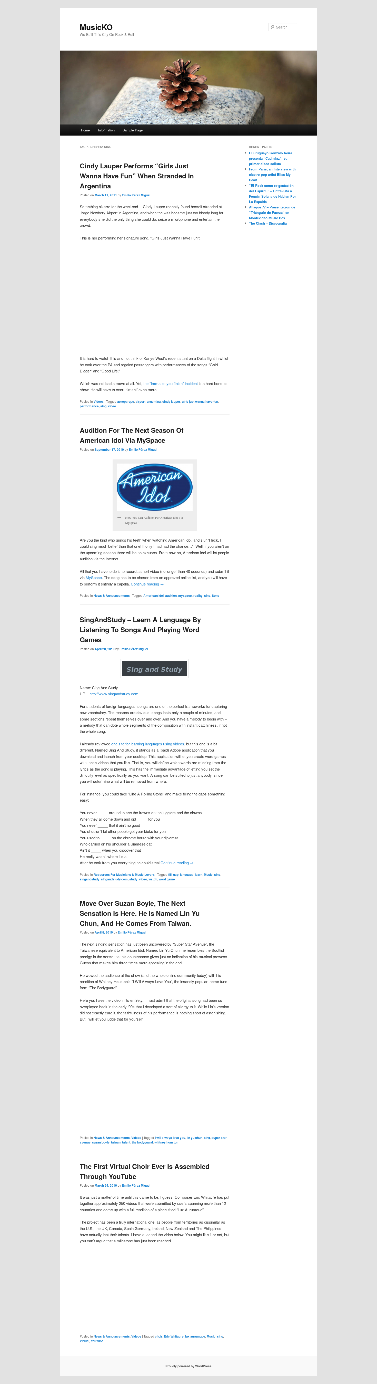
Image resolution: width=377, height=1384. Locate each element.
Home (85, 130)
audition (171, 595)
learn (198, 874)
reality (198, 595)
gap (175, 874)
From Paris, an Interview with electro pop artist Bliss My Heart (272, 174)
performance (89, 406)
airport (140, 401)
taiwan (116, 1142)
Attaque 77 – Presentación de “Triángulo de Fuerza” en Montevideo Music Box (272, 212)
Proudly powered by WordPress (188, 1366)
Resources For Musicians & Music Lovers (124, 874)
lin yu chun (194, 1137)
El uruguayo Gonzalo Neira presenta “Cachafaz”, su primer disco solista (270, 158)
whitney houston (166, 1142)
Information (106, 130)
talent (126, 1142)
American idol (153, 595)
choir (158, 1336)
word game (167, 879)
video (112, 406)
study (133, 879)
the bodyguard (142, 1142)
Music (208, 874)
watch (152, 879)
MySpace (94, 577)
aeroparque (125, 401)
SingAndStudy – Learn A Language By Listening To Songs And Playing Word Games (140, 629)
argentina (154, 401)
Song (215, 595)
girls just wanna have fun (200, 401)
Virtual (84, 1341)
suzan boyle (101, 1142)
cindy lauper (171, 401)
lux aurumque (195, 1336)
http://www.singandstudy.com (114, 693)
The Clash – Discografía (268, 223)
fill (170, 874)
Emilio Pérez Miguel (136, 195)
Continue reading (147, 584)
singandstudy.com (114, 879)
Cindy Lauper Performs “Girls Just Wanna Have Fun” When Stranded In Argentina (137, 175)
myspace (185, 595)
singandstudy (90, 879)
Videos (99, 401)
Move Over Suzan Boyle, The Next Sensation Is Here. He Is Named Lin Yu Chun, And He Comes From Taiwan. (140, 913)
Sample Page (133, 130)
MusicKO (96, 26)
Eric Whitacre (174, 1336)
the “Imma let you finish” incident (170, 383)
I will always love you (170, 1137)
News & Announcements (112, 595)
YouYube (97, 1341)
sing (103, 406)
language (186, 874)
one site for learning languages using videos (147, 743)
